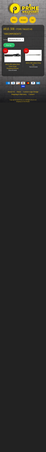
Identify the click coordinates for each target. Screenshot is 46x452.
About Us (11, 92)
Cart (32, 20)
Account (23, 20)
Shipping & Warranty (19, 94)
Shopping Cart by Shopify (23, 101)
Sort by (5, 39)
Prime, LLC (22, 99)
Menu (14, 20)
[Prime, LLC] (23, 14)
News (19, 92)
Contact (32, 94)
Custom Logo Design (30, 92)
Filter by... (9, 45)
